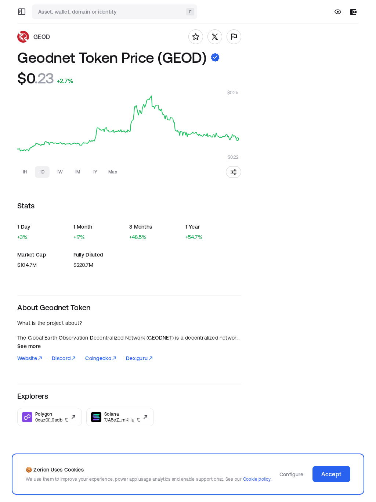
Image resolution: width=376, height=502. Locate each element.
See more (29, 346)
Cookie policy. (257, 479)
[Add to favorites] (195, 36)
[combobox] (115, 11)
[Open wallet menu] (353, 12)
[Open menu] (21, 11)
